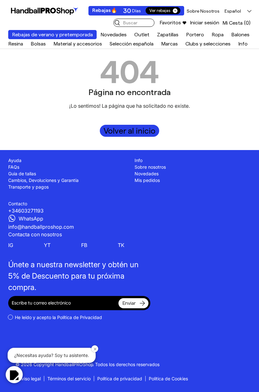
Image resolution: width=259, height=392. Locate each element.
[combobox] (133, 23)
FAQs (13, 167)
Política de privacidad (119, 378)
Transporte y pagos (28, 187)
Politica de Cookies (168, 378)
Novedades (113, 34)
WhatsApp (31, 218)
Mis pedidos (147, 180)
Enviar (129, 303)
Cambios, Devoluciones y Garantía (43, 180)
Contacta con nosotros (35, 234)
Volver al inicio (129, 130)
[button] (236, 23)
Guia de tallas (22, 173)
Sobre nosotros (150, 167)
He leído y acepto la (58, 317)
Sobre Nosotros (203, 11)
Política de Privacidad (79, 317)
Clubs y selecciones (208, 43)
